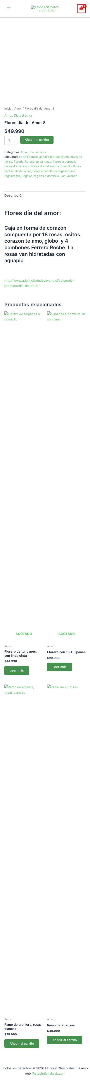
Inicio (8, 108)
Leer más (17, 670)
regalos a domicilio (46, 176)
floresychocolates (45, 171)
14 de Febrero (28, 156)
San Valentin (69, 176)
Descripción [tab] (13, 195)
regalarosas (12, 176)
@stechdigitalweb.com (48, 1074)
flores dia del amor (17, 166)
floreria (18, 161)
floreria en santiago (38, 161)
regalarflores (67, 171)
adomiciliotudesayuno (54, 156)
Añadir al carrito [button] (22, 1044)
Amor (18, 108)
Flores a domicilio (64, 161)
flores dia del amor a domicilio (51, 166)
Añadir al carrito (37, 140)
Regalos (27, 176)
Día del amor (23, 115)
